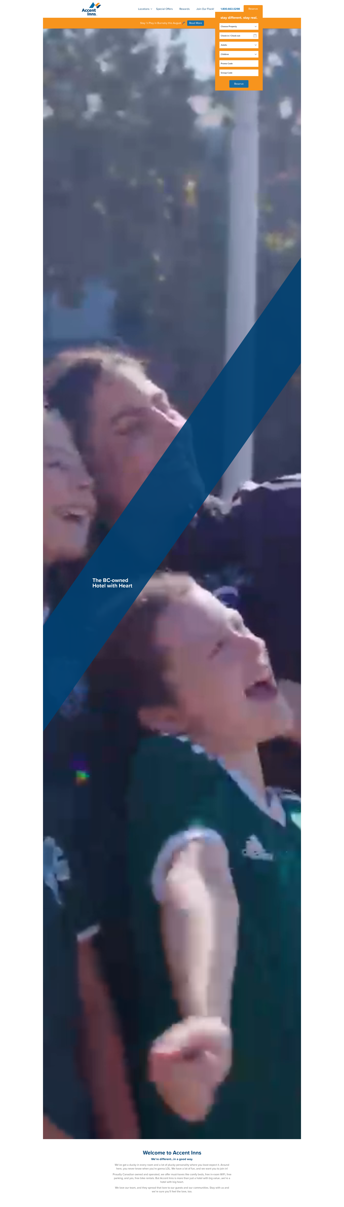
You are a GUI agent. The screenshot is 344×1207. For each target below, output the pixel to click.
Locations (143, 9)
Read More (195, 23)
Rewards (184, 9)
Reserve (253, 8)
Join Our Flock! (205, 9)
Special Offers (164, 9)
